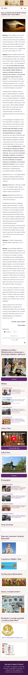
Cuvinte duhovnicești (7, 388)
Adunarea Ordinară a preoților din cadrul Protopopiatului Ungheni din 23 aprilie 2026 (18, 506)
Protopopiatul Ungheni (7, 503)
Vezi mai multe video (14, 448)
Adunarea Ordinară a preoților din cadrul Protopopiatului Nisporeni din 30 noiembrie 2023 (18, 516)
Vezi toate (14, 379)
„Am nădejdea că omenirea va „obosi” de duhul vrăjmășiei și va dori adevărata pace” (18, 410)
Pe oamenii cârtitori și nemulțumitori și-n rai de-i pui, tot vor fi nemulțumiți (18, 391)
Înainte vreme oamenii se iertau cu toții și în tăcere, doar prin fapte (18, 400)
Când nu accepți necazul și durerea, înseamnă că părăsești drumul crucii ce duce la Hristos (18, 420)
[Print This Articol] (24, 343)
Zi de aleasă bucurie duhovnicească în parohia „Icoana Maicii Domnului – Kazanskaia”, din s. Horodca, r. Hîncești (18, 488)
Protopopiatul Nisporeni (7, 513)
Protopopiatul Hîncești (7, 484)
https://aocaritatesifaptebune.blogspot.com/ (12, 637)
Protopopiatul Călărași (7, 494)
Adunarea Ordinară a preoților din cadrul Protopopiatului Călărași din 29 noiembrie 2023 (18, 497)
